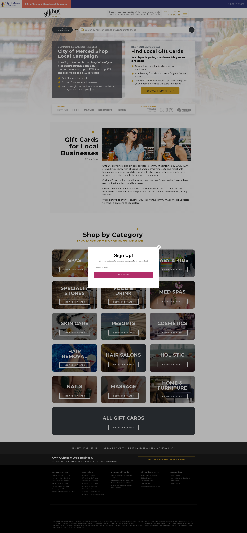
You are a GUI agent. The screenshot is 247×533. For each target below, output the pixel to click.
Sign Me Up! (123, 275)
